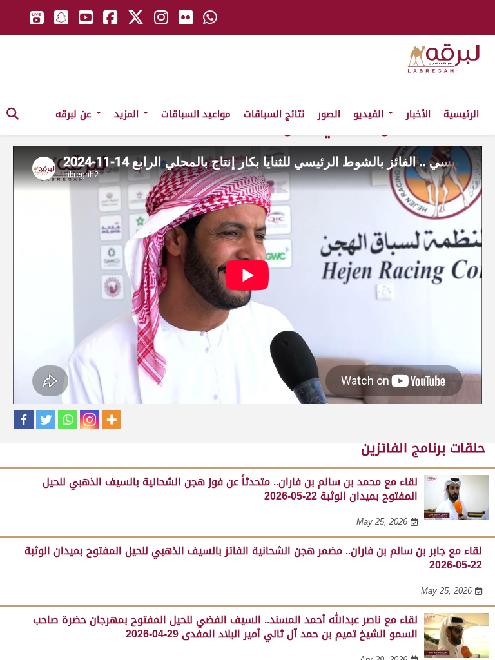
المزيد (128, 114)
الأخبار (418, 114)
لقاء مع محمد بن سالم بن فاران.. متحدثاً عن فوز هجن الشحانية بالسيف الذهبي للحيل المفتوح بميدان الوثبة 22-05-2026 (230, 489)
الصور (329, 114)
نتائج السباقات (274, 114)
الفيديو (370, 114)
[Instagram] (89, 419)
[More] (111, 419)
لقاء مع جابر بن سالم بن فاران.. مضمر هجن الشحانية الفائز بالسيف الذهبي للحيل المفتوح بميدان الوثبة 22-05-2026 (253, 558)
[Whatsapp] (67, 419)
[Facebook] (24, 419)
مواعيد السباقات (196, 114)
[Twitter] (45, 419)
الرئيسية (461, 114)
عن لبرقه (75, 114)
